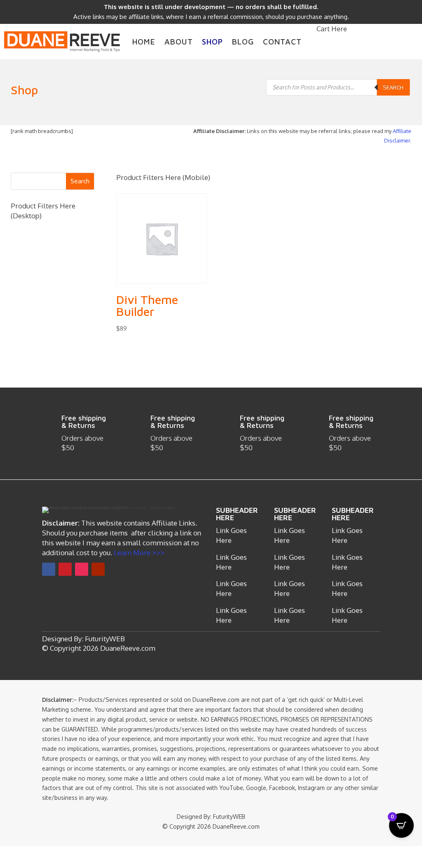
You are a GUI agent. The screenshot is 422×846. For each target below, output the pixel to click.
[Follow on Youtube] (98, 569)
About (178, 41)
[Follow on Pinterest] (65, 569)
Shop (212, 41)
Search (393, 87)
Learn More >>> (138, 552)
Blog (243, 41)
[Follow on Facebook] (48, 569)
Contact (282, 41)
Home (143, 41)
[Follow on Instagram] (81, 569)
